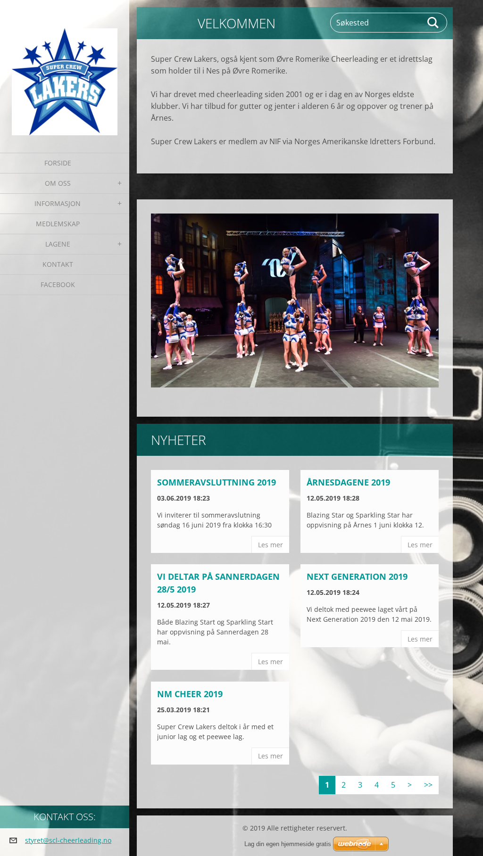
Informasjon (57, 203)
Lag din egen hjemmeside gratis (287, 844)
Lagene (57, 243)
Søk (433, 23)
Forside (57, 162)
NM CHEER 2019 (190, 694)
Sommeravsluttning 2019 (216, 482)
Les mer (270, 544)
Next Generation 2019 (357, 576)
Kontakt (57, 264)
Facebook (58, 284)
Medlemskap (58, 223)
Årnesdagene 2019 (348, 482)
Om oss (58, 183)
